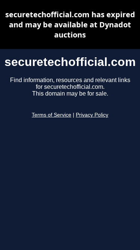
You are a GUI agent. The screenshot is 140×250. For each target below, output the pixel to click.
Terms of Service (51, 115)
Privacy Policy (92, 115)
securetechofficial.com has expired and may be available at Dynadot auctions (70, 24)
